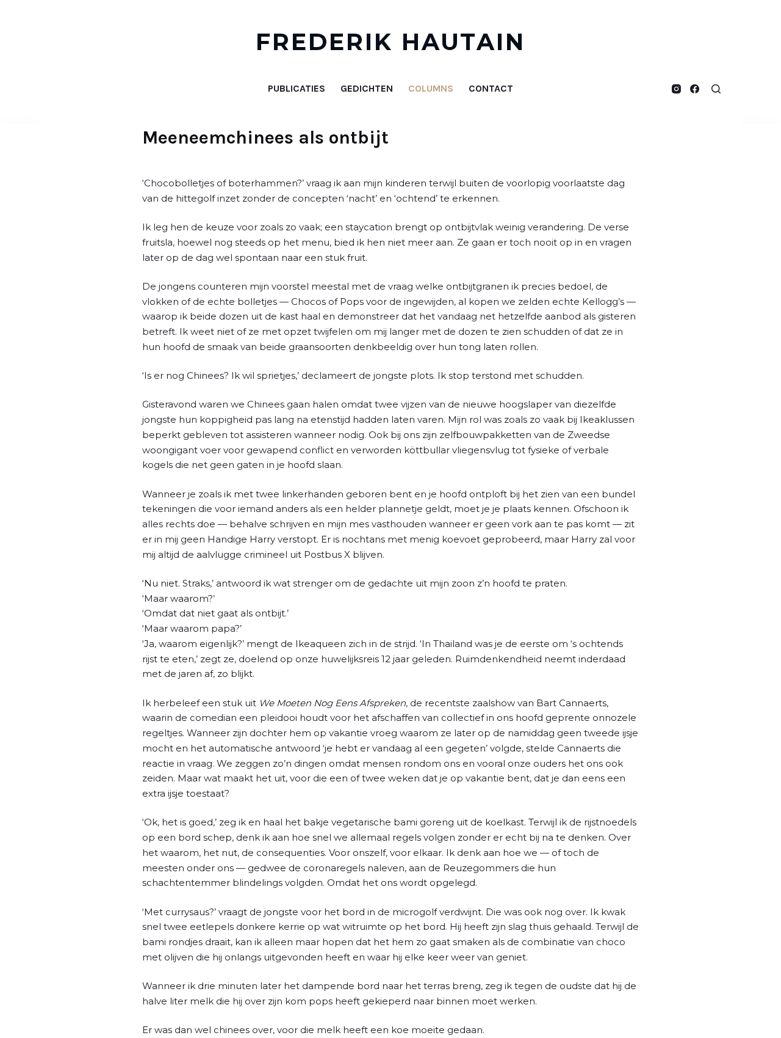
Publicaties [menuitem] (296, 88)
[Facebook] (694, 88)
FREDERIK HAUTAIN (391, 41)
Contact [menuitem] (491, 88)
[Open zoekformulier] (716, 88)
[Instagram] (676, 88)
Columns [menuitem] (430, 88)
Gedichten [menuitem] (366, 88)
